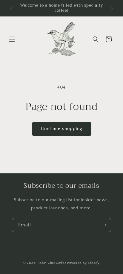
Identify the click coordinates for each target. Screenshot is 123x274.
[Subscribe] (104, 225)
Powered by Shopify (83, 263)
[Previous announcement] (11, 8)
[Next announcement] (112, 8)
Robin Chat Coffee (52, 263)
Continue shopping (61, 128)
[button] (12, 39)
